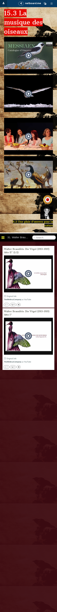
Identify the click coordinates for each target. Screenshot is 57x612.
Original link (11, 296)
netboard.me (33, 3)
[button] (45, 3)
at (17, 299)
